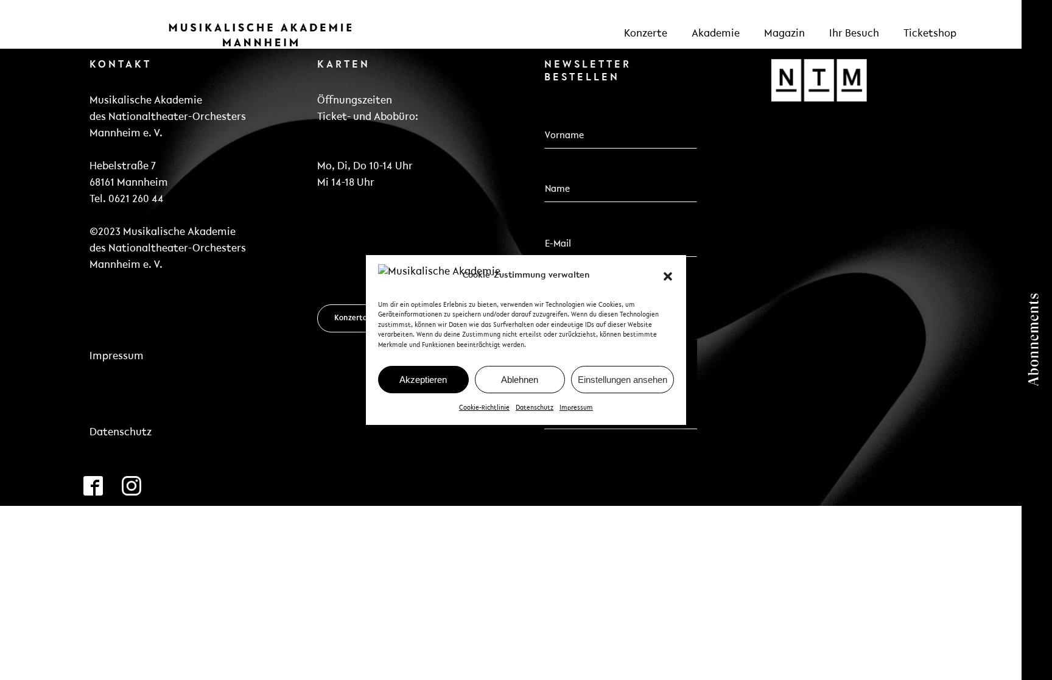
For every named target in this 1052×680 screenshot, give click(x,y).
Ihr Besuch (854, 34)
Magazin (784, 34)
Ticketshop (929, 34)
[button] (668, 276)
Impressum (576, 408)
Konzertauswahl (362, 318)
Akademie (716, 34)
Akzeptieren (423, 379)
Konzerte (645, 34)
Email (559, 221)
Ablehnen (519, 379)
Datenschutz (534, 408)
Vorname (563, 113)
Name (556, 167)
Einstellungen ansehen (622, 379)
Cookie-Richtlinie (484, 408)
